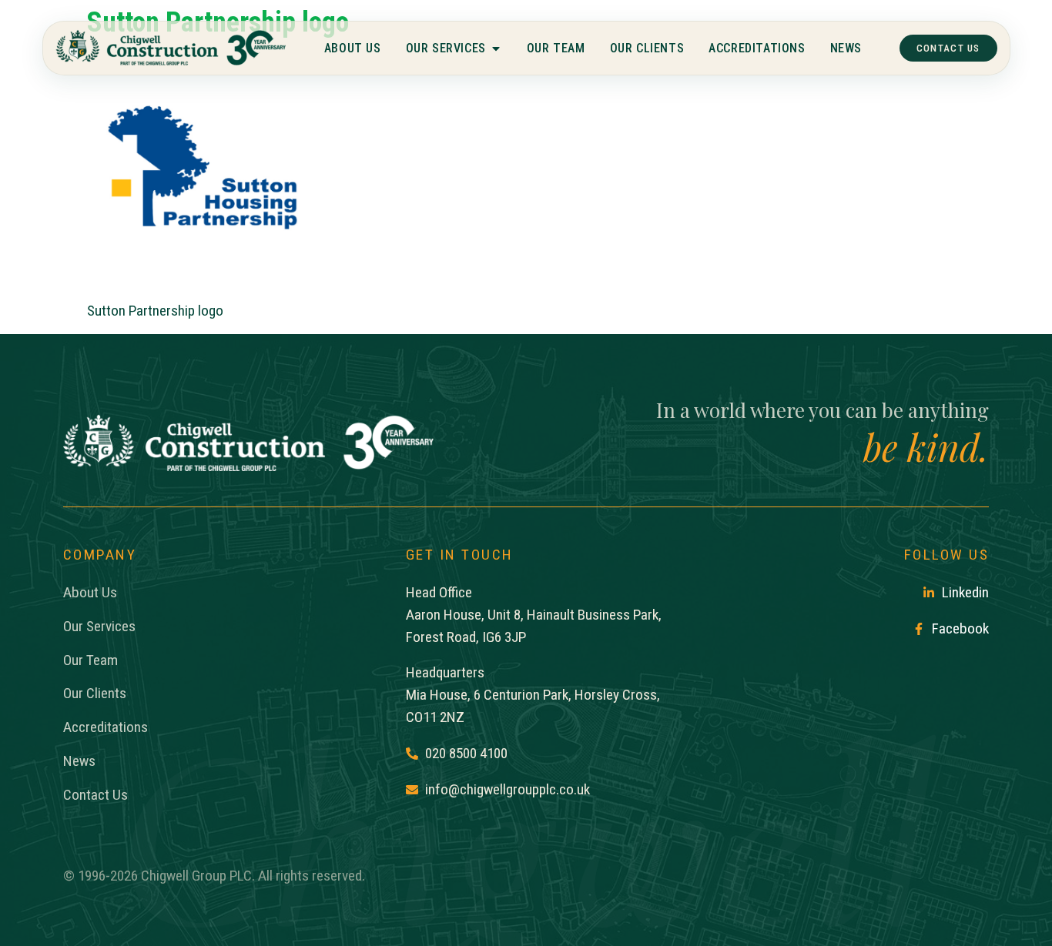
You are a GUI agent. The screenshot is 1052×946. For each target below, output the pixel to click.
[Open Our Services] (495, 48)
